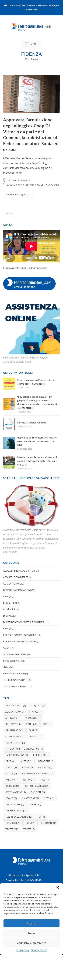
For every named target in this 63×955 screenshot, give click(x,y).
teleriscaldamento (18, 816)
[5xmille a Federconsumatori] (9, 424)
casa (33, 730)
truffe (29, 829)
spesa (49, 798)
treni (30, 822)
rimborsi (12, 785)
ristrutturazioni (36, 785)
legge (27, 767)
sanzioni (38, 792)
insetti (11, 767)
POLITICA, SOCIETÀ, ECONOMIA (19, 635)
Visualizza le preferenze (31, 943)
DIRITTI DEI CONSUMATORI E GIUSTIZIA (23, 622)
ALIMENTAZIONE (12, 583)
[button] (57, 887)
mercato (45, 767)
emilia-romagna (16, 755)
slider (6, 667)
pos (45, 779)
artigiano (12, 717)
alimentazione (15, 711)
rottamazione (15, 792)
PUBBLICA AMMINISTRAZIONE (42, 185)
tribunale (48, 822)
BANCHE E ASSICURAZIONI (17, 590)
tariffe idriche (15, 810)
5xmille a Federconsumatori (32, 422)
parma (10, 779)
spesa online (14, 804)
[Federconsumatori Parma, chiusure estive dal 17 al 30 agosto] (9, 384)
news (10, 185)
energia (40, 755)
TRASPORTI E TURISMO (15, 686)
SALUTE (7, 647)
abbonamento (15, 705)
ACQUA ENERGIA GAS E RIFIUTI (19, 570)
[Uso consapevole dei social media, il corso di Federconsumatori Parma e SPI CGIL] (9, 462)
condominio (14, 736)
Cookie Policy (22, 950)
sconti (11, 798)
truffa (11, 829)
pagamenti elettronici (37, 773)
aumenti (32, 717)
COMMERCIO (10, 602)
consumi (36, 736)
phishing (29, 779)
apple (37, 711)
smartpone (30, 798)
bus (47, 724)
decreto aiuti (15, 742)
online (11, 773)
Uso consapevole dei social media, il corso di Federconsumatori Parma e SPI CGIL (37, 461)
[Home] (26, 59)
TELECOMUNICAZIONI (14, 679)
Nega (31, 933)
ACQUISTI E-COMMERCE (15, 577)
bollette (13, 724)
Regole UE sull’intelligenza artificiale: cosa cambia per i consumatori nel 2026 (37, 441)
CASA (19, 185)
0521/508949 (31, 9)
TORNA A (33, 5)
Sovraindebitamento (14, 673)
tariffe (35, 804)
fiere (10, 761)
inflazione (46, 761)
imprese (26, 761)
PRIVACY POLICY (39, 950)
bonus (31, 724)
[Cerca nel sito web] (31, 213)
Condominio (9, 609)
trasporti (12, 822)
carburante (14, 730)
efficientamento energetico (24, 748)
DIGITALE (8, 615)
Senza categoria (11, 660)
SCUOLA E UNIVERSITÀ (15, 654)
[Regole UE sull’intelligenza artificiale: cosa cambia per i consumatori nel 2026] (9, 443)
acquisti (38, 705)
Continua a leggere (19, 194)
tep (41, 816)
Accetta (31, 923)
